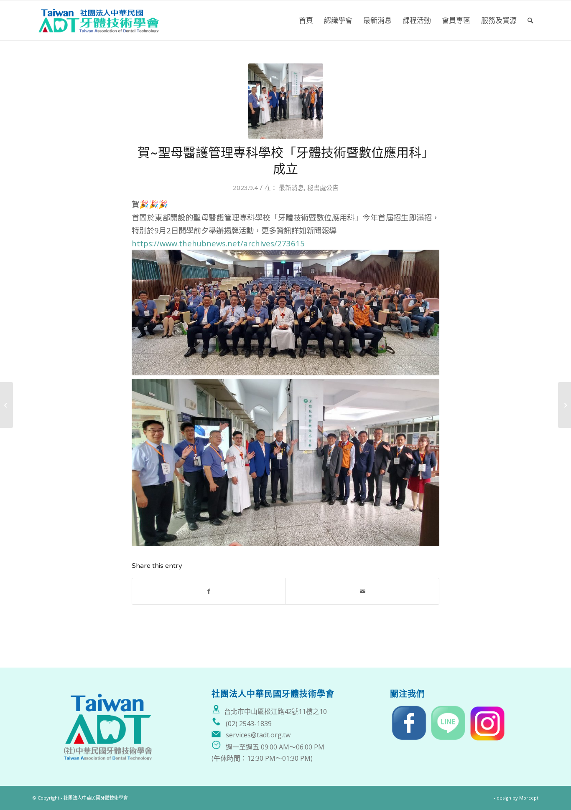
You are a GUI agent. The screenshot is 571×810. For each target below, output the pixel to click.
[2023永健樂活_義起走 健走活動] (564, 405)
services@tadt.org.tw (258, 734)
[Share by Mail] (362, 591)
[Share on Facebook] (209, 591)
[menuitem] (306, 20)
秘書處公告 (323, 187)
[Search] (530, 20)
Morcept (528, 798)
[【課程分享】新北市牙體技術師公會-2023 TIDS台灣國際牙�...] (6, 405)
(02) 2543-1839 (249, 723)
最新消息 (291, 187)
